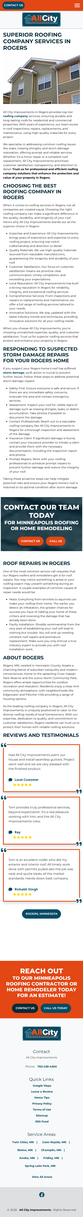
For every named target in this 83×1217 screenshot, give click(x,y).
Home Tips (41, 1097)
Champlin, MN (51, 1150)
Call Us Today (55, 1008)
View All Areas (42, 1177)
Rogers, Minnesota (42, 913)
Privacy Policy (42, 1103)
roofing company (15, 116)
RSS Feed (42, 1121)
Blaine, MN (25, 1150)
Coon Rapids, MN (54, 1142)
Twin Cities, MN (23, 1142)
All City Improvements (35, 1210)
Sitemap (42, 1115)
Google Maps (42, 1085)
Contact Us (13, 5)
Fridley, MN (51, 1158)
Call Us (56, 541)
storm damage (13, 372)
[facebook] (42, 1195)
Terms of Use (42, 1109)
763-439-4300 (47, 1066)
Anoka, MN (27, 1158)
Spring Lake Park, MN (40, 1166)
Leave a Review (42, 1091)
